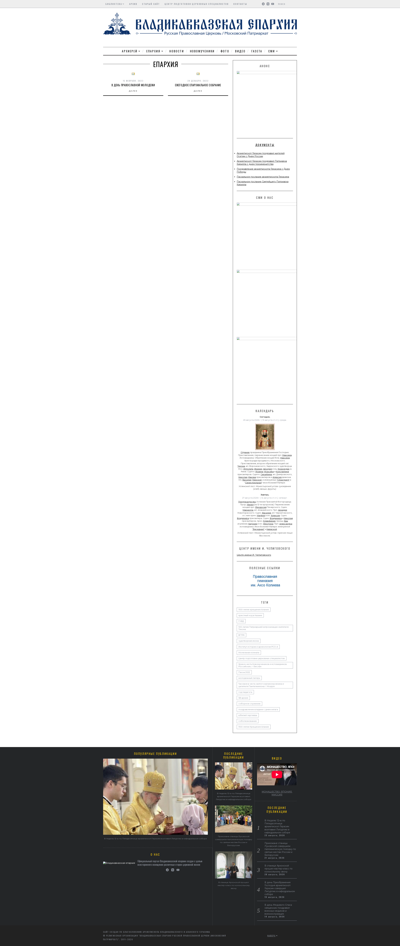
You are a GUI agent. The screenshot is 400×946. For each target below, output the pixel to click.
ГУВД (241, 621)
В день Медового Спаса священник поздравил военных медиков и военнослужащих (278, 909)
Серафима (266, 474)
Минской (257, 480)
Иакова (252, 477)
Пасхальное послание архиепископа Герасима (263, 176)
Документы (264, 145)
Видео (240, 51)
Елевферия (269, 521)
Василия (246, 480)
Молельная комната (248, 652)
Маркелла (248, 510)
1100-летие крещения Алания (253, 609)
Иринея (258, 469)
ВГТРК (241, 635)
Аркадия (282, 510)
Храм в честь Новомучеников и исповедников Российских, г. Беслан (262, 665)
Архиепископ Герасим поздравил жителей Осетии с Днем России (261, 155)
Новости (176, 51)
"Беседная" (258, 529)
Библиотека (113, 3)
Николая (242, 477)
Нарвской (272, 529)
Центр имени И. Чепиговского (254, 555)
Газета (256, 51)
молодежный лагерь (249, 678)
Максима (287, 455)
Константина (282, 471)
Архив (133, 3)
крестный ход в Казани (250, 615)
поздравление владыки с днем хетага (258, 709)
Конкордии (283, 469)
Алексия (277, 477)
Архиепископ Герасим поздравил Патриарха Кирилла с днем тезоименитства (262, 163)
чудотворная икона (248, 641)
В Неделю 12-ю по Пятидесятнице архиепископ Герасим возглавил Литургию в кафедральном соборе (155, 838)
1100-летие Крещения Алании (253, 727)
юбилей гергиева (247, 715)
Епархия (153, 51)
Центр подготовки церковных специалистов (197, 3)
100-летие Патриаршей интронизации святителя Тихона (263, 628)
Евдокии (252, 524)
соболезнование (247, 721)
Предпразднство (247, 502)
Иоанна (259, 471)
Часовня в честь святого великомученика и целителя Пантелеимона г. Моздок (261, 685)
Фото (225, 51)
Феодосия (260, 507)
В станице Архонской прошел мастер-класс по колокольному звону (234, 885)
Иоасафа (269, 471)
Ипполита (248, 469)
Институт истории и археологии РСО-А (258, 647)
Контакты (240, 3)
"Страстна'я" (283, 480)
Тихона (241, 466)
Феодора (268, 524)
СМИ (271, 51)
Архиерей (129, 51)
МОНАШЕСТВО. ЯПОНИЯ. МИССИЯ (277, 793)
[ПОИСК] (295, 4)
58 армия (243, 698)
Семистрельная (253, 483)
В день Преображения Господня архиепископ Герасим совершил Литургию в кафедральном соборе (280, 888)
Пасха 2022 (244, 672)
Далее (133, 91)
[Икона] (265, 450)
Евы (286, 521)
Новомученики (202, 51)
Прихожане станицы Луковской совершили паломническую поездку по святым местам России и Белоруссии (280, 849)
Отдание (245, 452)
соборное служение (249, 704)
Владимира (243, 518)
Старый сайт (151, 3)
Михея (250, 504)
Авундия (267, 469)
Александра (285, 524)
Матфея (261, 515)
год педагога (245, 692)
